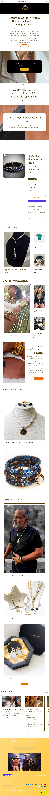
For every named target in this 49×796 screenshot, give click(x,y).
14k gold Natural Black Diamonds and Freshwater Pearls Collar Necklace (16, 270)
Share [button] (30, 218)
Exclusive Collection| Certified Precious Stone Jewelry (18, 442)
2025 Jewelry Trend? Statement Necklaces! (17, 710)
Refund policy (29, 790)
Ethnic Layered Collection (38, 311)
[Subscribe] (34, 748)
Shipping (34, 174)
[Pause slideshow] (28, 84)
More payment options (37, 203)
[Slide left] (21, 734)
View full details (41, 218)
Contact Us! (39, 378)
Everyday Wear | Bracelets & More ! (13, 499)
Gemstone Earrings (9, 679)
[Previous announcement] (2, 1)
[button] (2, 8)
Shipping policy (34, 791)
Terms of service (43, 790)
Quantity (29, 190)
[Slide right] (27, 734)
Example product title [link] (38, 246)
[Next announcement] (46, 1)
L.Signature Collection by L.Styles (13, 790)
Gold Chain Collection (10, 618)
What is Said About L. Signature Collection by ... (33, 712)
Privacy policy (36, 790)
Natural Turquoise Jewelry (11, 335)
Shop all (9, 75)
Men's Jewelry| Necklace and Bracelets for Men (16, 575)
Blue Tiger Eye (32, 179)
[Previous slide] (20, 84)
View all (46, 692)
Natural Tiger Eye (33, 184)
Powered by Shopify (22, 790)
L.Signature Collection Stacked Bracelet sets (39, 333)
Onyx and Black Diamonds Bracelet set (39, 270)
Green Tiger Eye (32, 187)
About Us (24, 45)
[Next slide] (25, 84)
